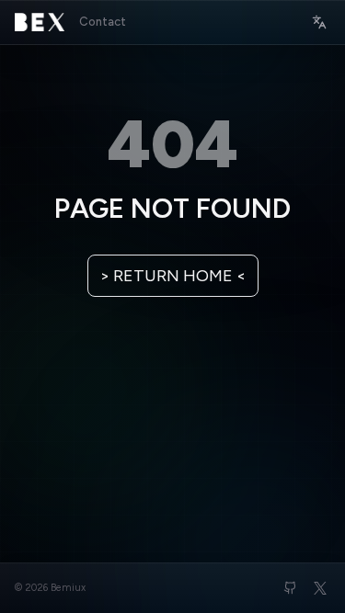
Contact (102, 21)
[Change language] (319, 22)
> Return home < (173, 276)
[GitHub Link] (290, 587)
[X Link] (320, 588)
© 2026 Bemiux (50, 588)
